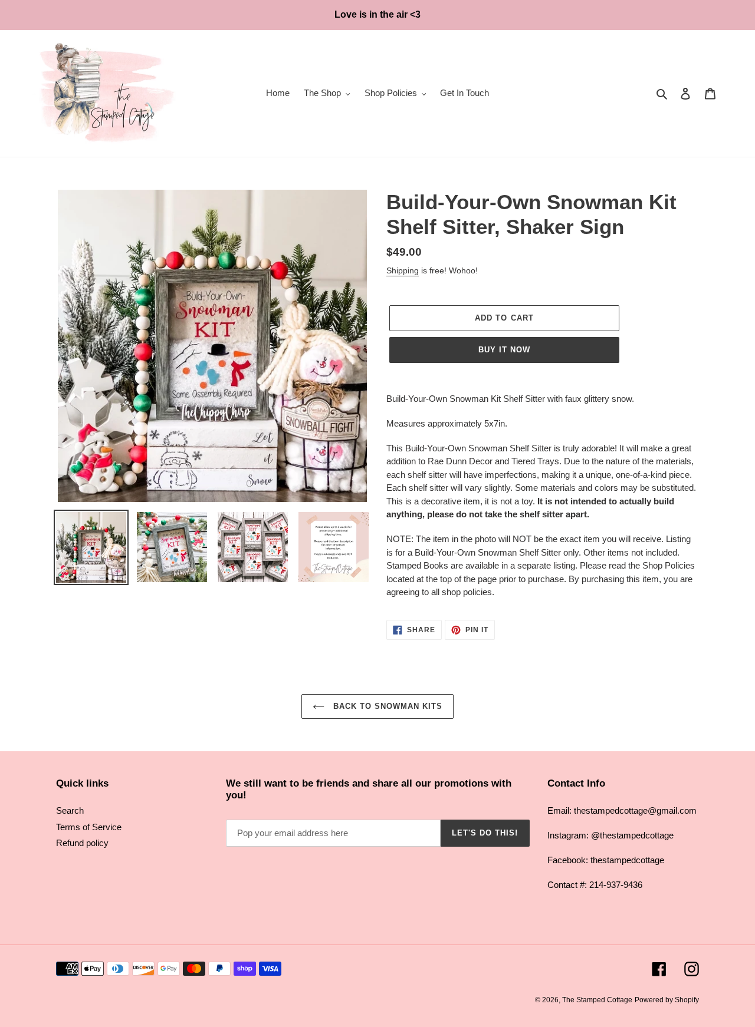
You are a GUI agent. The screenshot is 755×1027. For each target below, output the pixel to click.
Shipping (402, 270)
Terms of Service (89, 827)
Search (70, 810)
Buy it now (504, 349)
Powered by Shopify (667, 1000)
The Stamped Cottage (597, 1000)
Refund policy (82, 843)
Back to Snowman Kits (386, 706)
